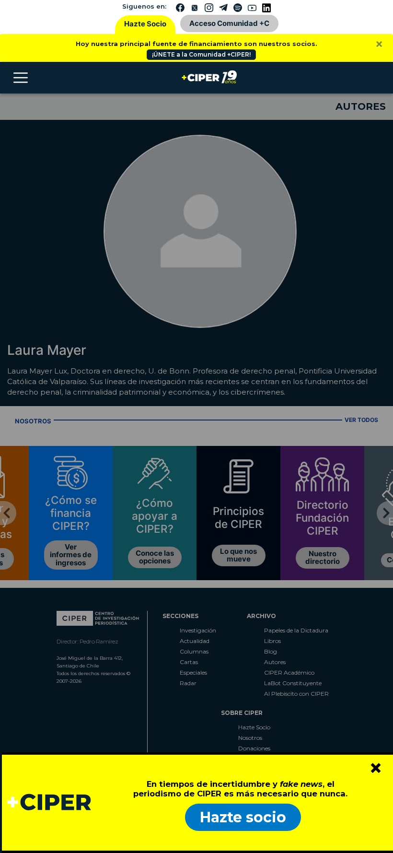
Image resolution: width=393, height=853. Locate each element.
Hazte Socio (145, 23)
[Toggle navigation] (21, 78)
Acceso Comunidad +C (229, 23)
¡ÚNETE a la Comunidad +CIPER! (201, 54)
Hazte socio (243, 817)
